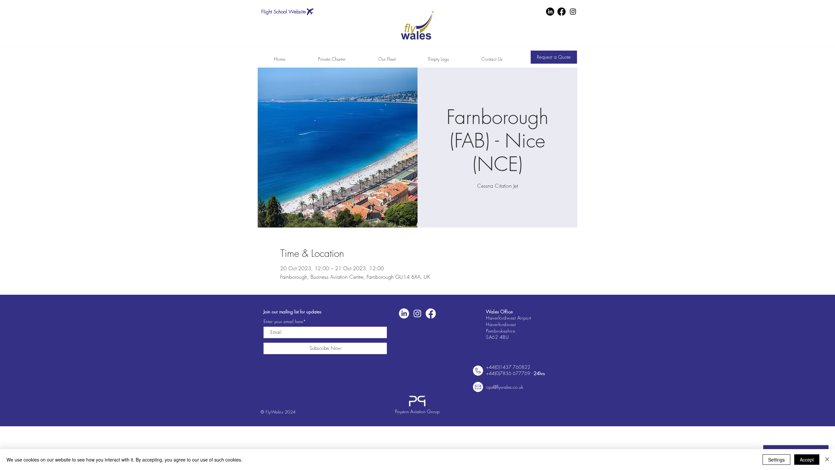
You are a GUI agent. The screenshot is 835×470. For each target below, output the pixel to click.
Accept (807, 459)
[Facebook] (561, 12)
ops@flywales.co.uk (504, 387)
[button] (554, 57)
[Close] (827, 459)
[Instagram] (573, 12)
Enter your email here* (285, 321)
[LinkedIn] (550, 12)
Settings (776, 459)
